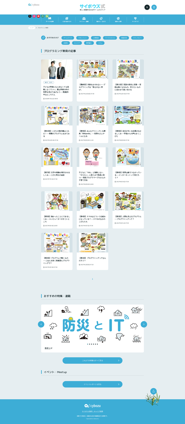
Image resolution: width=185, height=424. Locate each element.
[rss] (47, 16)
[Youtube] (38, 16)
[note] (42, 16)
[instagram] (34, 16)
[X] (29, 16)
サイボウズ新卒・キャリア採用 (92, 411)
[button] (41, 324)
